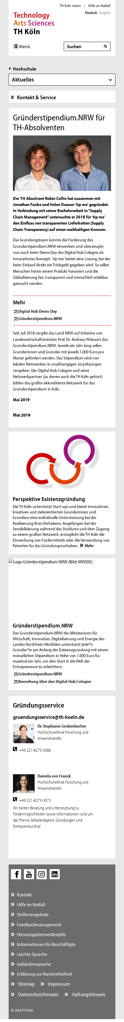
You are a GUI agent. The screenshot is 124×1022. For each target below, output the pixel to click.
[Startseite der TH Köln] (34, 23)
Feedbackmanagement (39, 924)
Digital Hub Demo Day (37, 311)
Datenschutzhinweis (38, 994)
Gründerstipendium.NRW (40, 318)
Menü (24, 46)
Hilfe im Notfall (99, 5)
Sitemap (26, 984)
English (104, 12)
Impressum (58, 984)
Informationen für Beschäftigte (46, 944)
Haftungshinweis (88, 994)
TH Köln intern (70, 5)
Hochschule (24, 69)
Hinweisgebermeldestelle (41, 934)
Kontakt (24, 894)
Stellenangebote (33, 914)
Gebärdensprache (34, 964)
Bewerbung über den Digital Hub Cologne (54, 681)
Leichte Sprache (32, 954)
